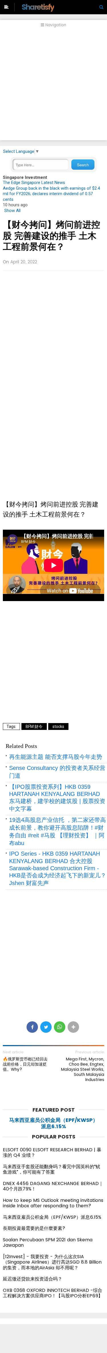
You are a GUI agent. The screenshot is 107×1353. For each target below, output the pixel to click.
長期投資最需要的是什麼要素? (34, 1228)
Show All (12, 210)
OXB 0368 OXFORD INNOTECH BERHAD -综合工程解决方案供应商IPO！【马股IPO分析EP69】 (53, 1293)
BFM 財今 (34, 726)
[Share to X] (46, 1027)
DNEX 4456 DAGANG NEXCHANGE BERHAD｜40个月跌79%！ (53, 1186)
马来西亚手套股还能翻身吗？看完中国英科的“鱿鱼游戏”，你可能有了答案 (51, 1169)
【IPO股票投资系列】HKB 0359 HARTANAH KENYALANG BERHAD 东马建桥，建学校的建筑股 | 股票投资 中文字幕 (57, 798)
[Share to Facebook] (32, 1027)
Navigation (55, 25)
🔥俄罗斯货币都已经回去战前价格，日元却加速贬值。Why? (25, 1064)
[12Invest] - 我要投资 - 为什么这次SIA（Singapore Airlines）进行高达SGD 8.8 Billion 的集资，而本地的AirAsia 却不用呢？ (52, 1262)
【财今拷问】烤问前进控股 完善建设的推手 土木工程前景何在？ (51, 235)
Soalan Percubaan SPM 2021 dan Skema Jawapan (47, 1242)
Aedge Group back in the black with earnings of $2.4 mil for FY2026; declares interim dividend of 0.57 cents (51, 194)
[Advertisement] (53, 86)
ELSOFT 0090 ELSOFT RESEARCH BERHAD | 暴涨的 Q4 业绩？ (52, 1152)
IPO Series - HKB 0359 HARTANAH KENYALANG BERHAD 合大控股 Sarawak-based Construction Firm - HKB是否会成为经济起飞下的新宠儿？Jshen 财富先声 (57, 868)
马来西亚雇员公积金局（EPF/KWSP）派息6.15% (53, 1123)
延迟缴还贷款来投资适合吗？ (32, 1279)
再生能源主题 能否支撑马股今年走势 (55, 757)
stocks (58, 726)
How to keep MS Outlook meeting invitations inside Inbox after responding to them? (53, 1203)
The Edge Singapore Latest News (34, 182)
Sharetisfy (37, 7)
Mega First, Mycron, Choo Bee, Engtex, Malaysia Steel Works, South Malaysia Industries (82, 1069)
